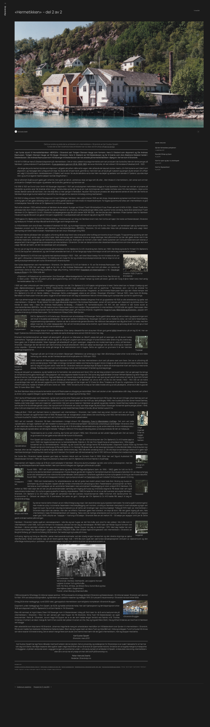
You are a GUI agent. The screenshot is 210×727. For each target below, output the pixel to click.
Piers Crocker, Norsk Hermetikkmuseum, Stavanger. (111, 666)
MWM (114, 330)
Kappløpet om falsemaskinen (93, 270)
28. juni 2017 (158, 163)
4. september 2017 (159, 150)
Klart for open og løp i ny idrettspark (167, 160)
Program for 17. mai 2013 (41, 687)
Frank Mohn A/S (93, 477)
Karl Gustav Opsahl (22, 131)
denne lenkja (109, 146)
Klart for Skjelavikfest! (162, 167)
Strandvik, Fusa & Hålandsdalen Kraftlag (99, 421)
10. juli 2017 (158, 156)
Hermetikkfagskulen (65, 527)
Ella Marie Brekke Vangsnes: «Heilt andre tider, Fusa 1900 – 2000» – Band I (88, 666)
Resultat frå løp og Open (163, 154)
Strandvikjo (5, 11)
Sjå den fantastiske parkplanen (165, 147)
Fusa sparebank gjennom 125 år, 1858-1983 (69, 164)
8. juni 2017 (158, 169)
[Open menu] (5, 3)
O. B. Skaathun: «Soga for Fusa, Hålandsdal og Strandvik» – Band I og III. (27, 666)
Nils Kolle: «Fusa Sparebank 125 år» (68, 666)
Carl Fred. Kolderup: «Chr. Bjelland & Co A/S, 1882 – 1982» (50, 666)
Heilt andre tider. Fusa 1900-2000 (55, 299)
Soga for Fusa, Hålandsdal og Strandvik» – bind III (123, 310)
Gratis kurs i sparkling (24, 687)
